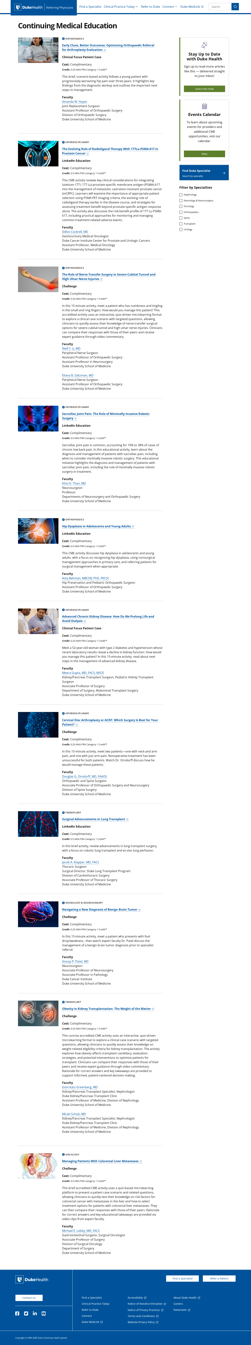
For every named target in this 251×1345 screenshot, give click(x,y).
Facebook (17, 1312)
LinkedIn (35, 1312)
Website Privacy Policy (141, 1322)
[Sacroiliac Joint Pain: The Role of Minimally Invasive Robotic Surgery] (38, 418)
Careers (178, 1303)
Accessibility (135, 1297)
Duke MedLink (190, 7)
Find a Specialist (90, 7)
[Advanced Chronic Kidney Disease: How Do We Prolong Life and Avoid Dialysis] (38, 621)
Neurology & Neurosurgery (198, 200)
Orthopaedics (191, 212)
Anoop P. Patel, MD (75, 961)
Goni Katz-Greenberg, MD (80, 1087)
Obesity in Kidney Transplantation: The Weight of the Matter (106, 1009)
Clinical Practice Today (119, 7)
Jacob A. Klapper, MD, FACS (80, 862)
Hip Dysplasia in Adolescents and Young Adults (96, 526)
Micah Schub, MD (74, 1114)
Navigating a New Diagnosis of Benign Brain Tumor (99, 909)
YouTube (43, 1312)
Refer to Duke (150, 7)
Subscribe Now (204, 89)
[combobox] (220, 6)
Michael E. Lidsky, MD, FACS (81, 1231)
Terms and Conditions (141, 1316)
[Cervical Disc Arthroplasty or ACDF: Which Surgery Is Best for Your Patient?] (38, 725)
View (204, 154)
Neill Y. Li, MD (71, 348)
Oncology (189, 206)
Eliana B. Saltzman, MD (78, 375)
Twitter (26, 1312)
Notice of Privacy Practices (144, 1310)
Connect (168, 7)
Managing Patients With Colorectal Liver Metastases (100, 1161)
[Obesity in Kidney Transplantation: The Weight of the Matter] (38, 1013)
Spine (187, 217)
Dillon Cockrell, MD (75, 232)
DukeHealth (31, 1279)
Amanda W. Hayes (74, 102)
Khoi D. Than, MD (74, 483)
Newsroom (180, 1309)
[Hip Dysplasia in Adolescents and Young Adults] (38, 531)
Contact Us (29, 1298)
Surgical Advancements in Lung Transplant (93, 819)
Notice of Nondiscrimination (145, 1303)
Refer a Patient (219, 1278)
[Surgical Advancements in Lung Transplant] (38, 824)
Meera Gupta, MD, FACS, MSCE (83, 673)
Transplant (190, 223)
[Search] (235, 6)
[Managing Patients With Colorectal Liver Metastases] (38, 1166)
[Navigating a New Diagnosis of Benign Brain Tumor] (38, 914)
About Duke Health (185, 1297)
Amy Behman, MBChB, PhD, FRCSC (85, 578)
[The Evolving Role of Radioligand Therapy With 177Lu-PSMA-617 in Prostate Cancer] (38, 153)
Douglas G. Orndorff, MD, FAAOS (84, 776)
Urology (188, 229)
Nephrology (190, 194)
